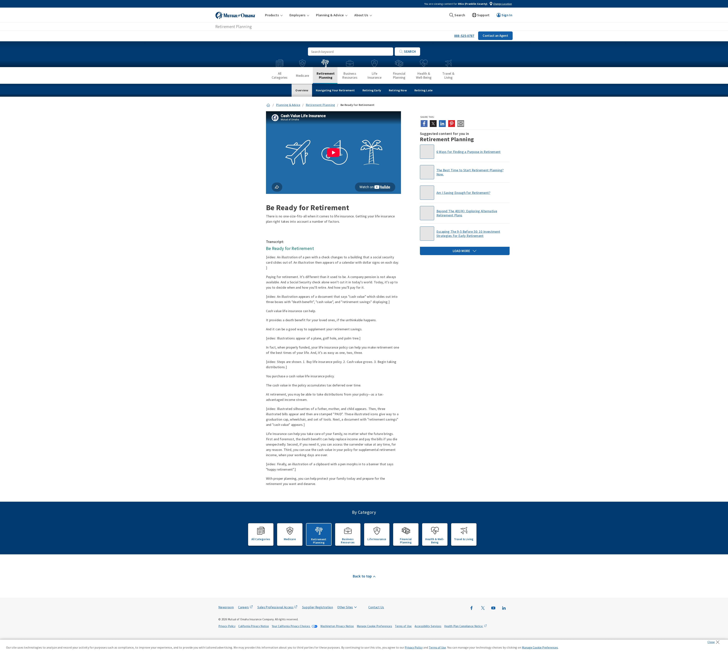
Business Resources (349, 75)
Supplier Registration (317, 607)
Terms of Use (403, 626)
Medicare (302, 75)
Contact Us (376, 607)
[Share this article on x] (433, 123)
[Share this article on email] (460, 123)
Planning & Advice (288, 105)
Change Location (502, 3)
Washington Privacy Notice (337, 626)
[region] (364, 647)
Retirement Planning (326, 75)
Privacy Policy (226, 626)
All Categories (280, 75)
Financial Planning (399, 75)
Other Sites (345, 607)
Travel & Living (448, 75)
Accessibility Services (428, 626)
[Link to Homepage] (268, 105)
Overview (301, 90)
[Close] (714, 641)
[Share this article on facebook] (424, 123)
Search (410, 51)
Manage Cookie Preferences (374, 626)
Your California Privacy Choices (291, 626)
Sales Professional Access (275, 607)
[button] (274, 15)
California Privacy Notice (253, 626)
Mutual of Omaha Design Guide (354, 599)
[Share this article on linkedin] (442, 123)
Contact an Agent (495, 36)
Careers (243, 607)
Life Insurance (374, 75)
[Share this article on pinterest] (451, 123)
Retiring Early (371, 90)
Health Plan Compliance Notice (463, 626)
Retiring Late (423, 90)
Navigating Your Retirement (335, 90)
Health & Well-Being (423, 75)
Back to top (362, 576)
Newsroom (226, 607)
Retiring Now (398, 90)
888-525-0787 (464, 36)
